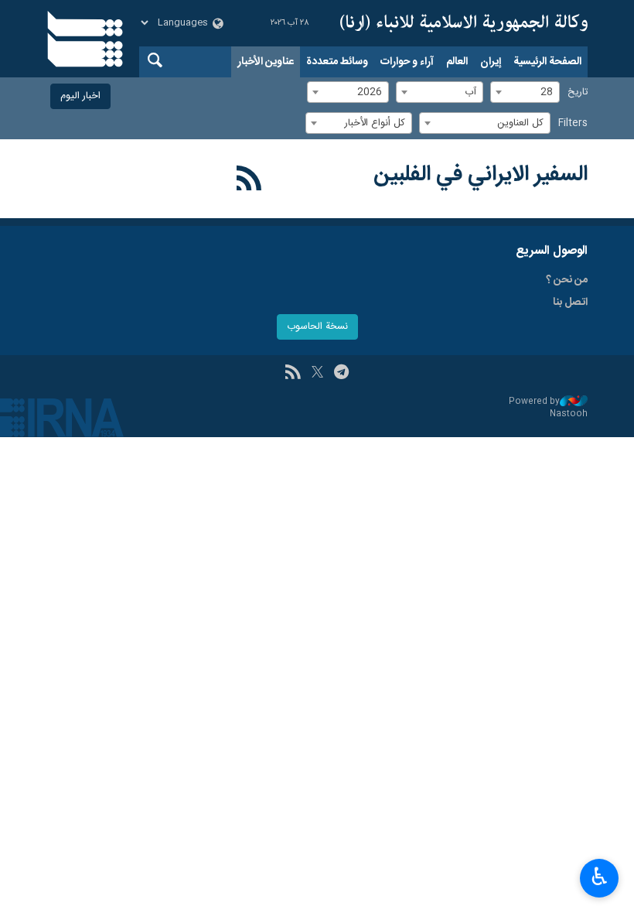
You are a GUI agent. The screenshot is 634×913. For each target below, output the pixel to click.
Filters (573, 123)
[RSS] (249, 181)
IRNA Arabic (464, 23)
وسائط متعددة (337, 62)
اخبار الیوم (80, 96)
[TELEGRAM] (341, 373)
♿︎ (599, 877)
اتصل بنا (570, 302)
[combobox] (525, 92)
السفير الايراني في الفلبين (480, 175)
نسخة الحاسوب (317, 327)
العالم (457, 62)
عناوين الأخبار (265, 62)
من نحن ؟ (567, 280)
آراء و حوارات (407, 62)
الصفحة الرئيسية (547, 62)
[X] (317, 373)
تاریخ (578, 92)
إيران (490, 62)
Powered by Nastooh (548, 408)
